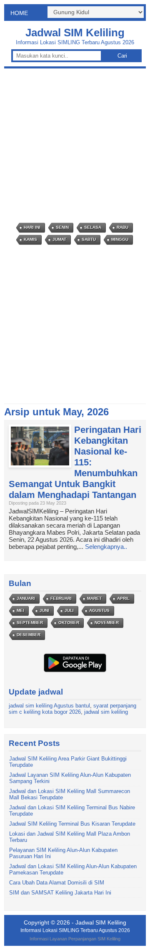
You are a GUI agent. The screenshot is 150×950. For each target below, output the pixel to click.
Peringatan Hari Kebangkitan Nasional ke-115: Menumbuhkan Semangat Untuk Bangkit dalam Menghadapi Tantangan (75, 462)
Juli (69, 610)
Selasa (92, 227)
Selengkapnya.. (106, 546)
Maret (94, 598)
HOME (19, 13)
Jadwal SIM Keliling (75, 32)
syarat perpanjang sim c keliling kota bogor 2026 (72, 708)
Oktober (68, 622)
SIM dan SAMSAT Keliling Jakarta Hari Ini (60, 892)
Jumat (59, 239)
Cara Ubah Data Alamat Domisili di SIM (56, 882)
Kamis (30, 239)
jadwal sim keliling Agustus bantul (49, 705)
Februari (61, 598)
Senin (62, 227)
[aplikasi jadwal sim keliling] (75, 672)
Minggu (119, 239)
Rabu (122, 227)
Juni (44, 610)
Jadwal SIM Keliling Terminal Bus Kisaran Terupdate (72, 824)
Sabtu (89, 239)
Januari (26, 598)
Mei (20, 610)
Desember (28, 634)
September (30, 622)
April (123, 598)
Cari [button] (122, 56)
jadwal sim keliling (106, 712)
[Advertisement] (75, 146)
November (107, 622)
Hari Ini (32, 227)
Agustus (99, 610)
